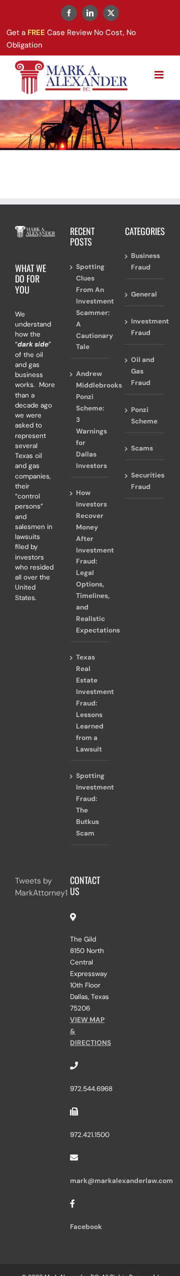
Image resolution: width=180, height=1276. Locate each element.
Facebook (86, 1226)
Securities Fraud (145, 481)
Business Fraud (145, 262)
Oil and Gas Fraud (142, 371)
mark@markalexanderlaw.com (121, 1180)
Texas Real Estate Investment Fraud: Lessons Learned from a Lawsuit (90, 703)
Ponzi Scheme (144, 416)
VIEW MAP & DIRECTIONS (90, 1031)
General (144, 294)
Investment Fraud (145, 327)
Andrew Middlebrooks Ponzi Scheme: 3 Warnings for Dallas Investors (90, 420)
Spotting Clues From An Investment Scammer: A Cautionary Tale (90, 307)
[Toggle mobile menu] (159, 75)
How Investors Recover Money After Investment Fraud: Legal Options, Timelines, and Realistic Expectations (90, 561)
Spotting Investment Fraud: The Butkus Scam (90, 805)
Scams (142, 448)
